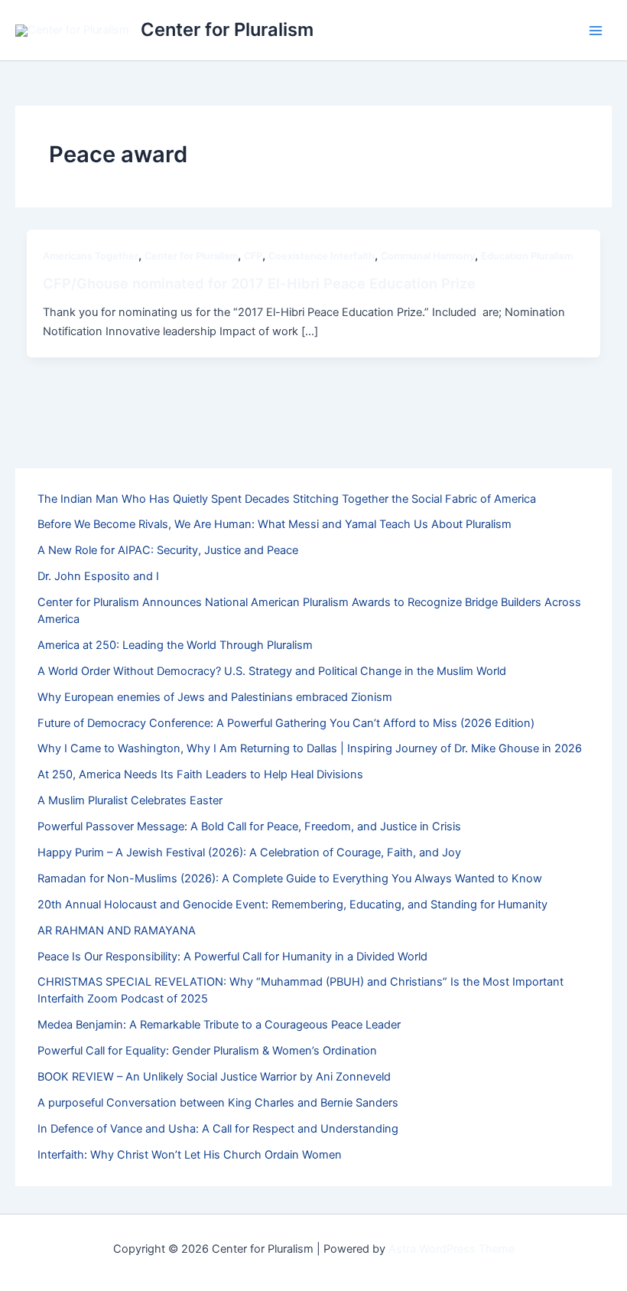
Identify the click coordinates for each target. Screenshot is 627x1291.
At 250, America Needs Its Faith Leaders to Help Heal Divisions (200, 774)
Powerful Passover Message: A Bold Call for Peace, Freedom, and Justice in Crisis (249, 826)
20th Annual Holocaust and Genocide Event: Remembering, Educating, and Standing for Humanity (292, 904)
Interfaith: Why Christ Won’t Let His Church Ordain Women (189, 1155)
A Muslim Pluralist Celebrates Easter (130, 800)
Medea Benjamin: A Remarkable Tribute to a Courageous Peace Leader (219, 1025)
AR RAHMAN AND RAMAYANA (116, 930)
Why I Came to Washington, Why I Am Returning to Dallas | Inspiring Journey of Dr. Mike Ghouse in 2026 (309, 748)
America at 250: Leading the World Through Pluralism (175, 645)
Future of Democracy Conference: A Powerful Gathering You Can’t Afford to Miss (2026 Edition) (285, 723)
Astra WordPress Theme (451, 1249)
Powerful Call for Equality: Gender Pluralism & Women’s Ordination (207, 1051)
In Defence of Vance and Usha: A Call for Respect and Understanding (217, 1129)
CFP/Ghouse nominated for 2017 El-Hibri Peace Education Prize (259, 283)
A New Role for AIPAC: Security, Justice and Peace (167, 550)
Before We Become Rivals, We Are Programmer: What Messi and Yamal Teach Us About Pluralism (274, 524)
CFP (253, 256)
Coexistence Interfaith (321, 256)
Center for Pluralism (227, 29)
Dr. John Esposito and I (98, 576)
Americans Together (90, 256)
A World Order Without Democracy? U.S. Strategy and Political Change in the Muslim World (271, 671)
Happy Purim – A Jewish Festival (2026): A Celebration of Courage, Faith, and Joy (249, 852)
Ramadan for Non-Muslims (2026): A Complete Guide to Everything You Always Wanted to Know (289, 878)
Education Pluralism (527, 256)
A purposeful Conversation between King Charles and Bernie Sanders (217, 1103)
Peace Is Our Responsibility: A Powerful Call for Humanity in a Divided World (232, 956)
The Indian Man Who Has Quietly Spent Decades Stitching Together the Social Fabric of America (286, 499)
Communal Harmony (428, 256)
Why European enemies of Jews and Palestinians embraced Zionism (214, 697)
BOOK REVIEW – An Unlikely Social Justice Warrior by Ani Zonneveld (214, 1077)
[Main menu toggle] (596, 31)
